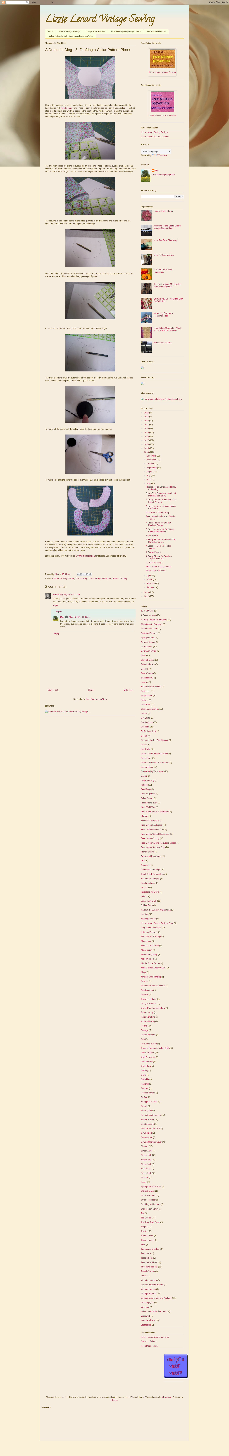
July (149, 475)
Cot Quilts (145, 718)
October (151, 463)
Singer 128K (146, 1151)
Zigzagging (146, 1325)
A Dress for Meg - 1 (155, 562)
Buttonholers (146, 695)
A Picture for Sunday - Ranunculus (164, 270)
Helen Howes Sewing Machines (155, 1337)
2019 (146, 432)
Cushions (145, 727)
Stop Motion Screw (149, 1209)
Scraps (144, 1106)
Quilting (144, 1070)
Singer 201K (146, 1160)
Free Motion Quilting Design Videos (126, 31)
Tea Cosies (146, 1218)
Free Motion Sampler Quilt (153, 847)
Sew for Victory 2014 (150, 1128)
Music (143, 972)
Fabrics (144, 785)
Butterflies (145, 691)
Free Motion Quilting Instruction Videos (158, 843)
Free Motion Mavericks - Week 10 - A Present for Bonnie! (167, 329)
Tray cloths (146, 1253)
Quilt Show (146, 1066)
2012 (146, 596)
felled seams (66, 108)
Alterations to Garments (151, 624)
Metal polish (146, 950)
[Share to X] (84, 574)
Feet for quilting (148, 794)
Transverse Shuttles (163, 342)
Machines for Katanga (151, 936)
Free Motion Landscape (151, 825)
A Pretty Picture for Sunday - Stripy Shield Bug (159, 557)
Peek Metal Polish (149, 1346)
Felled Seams (147, 798)
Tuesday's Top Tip (149, 1267)
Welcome (145, 1307)
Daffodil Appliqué (148, 731)
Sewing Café (146, 1137)
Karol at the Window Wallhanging (156, 910)
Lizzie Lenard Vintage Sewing (100, 19)
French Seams (147, 852)
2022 (146, 421)
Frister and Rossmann (151, 856)
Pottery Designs (148, 1035)
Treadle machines (149, 1262)
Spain (143, 1182)
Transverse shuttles (150, 1249)
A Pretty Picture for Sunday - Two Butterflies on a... (161, 540)
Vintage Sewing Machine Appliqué (156, 1298)
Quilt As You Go (148, 1057)
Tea (142, 1213)
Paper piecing (147, 1012)
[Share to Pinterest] (90, 574)
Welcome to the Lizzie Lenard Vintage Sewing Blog (167, 227)
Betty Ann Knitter (148, 651)
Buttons (144, 700)
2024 (146, 413)
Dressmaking (81, 578)
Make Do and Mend (150, 945)
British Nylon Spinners (151, 686)
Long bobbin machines (151, 927)
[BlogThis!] (81, 574)
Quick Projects (147, 1052)
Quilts (143, 1075)
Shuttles (144, 1146)
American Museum (149, 628)
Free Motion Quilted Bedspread (155, 834)
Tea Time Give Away (150, 1222)
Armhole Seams (148, 642)
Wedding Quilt (147, 1302)
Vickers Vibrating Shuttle (152, 1285)
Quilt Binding (147, 1061)
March (150, 579)
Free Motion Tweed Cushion (158, 566)
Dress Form (146, 758)
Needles (144, 994)
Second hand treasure (151, 1115)
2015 (146, 448)
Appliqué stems (148, 637)
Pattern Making (148, 1021)
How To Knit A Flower (163, 211)
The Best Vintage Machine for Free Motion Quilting (167, 285)
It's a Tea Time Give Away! (166, 240)
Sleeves (144, 1177)
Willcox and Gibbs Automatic (154, 1311)
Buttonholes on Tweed (156, 570)
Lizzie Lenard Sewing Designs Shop (157, 923)
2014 (146, 452)
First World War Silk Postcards (155, 811)
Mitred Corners (147, 959)
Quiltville (145, 1079)
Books (144, 682)
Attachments (147, 646)
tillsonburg (166, 1397)
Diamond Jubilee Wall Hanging (154, 740)
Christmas (145, 704)
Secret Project (147, 1119)
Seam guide (146, 1110)
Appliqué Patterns (149, 633)
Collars (71, 578)
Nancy (56, 594)
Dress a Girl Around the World (154, 753)
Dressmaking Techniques (100, 578)
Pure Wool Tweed (149, 1044)
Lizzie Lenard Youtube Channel (155, 136)
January (151, 587)
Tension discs (147, 1235)
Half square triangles (150, 878)
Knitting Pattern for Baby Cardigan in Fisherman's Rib (70, 36)
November (152, 460)
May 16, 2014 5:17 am (70, 594)
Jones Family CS (149, 901)
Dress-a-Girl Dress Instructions (155, 762)
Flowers (144, 816)
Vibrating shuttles (149, 1280)
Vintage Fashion (148, 1289)
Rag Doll (145, 1084)
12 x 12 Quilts (147, 611)
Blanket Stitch (147, 660)
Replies (59, 611)
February (151, 583)
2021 (146, 424)
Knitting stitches (148, 919)
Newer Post (53, 690)
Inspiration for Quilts (150, 892)
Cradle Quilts (147, 722)
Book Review (147, 678)
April (149, 575)
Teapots (144, 1226)
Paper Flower (152, 535)
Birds (143, 655)
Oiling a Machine (148, 1003)
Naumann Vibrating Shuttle (153, 986)
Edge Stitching (147, 780)
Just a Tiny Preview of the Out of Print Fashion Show (161, 494)
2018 (146, 436)
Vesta (143, 1275)
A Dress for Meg (59, 578)
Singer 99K (146, 1173)
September (152, 468)
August (150, 471)
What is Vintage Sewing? (69, 31)
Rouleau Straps (148, 1093)
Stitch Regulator (148, 1200)
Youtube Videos (148, 1320)
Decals (144, 736)
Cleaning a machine (150, 709)
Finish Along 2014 (149, 803)
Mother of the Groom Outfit (153, 968)
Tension (144, 1231)
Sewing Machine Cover (151, 1142)
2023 (146, 416)
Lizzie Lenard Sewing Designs (154, 132)
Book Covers (147, 673)
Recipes (144, 1088)
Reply (55, 605)
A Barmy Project (153, 552)
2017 (146, 440)
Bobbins (144, 669)
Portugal (144, 1030)
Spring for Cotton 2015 (151, 1186)
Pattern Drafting (120, 578)
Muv (62, 617)
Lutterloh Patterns (149, 932)
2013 (146, 592)
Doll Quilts (145, 749)
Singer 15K (146, 1155)
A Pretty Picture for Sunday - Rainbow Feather (159, 524)
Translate (162, 155)
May (149, 483)
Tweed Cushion (148, 1271)
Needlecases (147, 990)
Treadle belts (147, 1258)
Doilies (144, 745)
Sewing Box (146, 1133)
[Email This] (78, 574)
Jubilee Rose (147, 905)
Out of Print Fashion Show (153, 1008)
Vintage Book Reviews (95, 31)
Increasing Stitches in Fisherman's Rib (163, 314)
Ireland (144, 896)
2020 (146, 428)
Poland (144, 1026)
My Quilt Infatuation (85, 556)
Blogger (114, 1400)
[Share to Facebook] (87, 574)
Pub (143, 1039)
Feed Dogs (146, 789)
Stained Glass (147, 1191)
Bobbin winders (148, 664)
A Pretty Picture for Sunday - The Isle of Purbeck (161, 500)
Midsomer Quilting (149, 954)
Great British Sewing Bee (152, 874)
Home (50, 31)
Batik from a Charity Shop (157, 512)
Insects (144, 887)
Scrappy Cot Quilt (149, 1101)
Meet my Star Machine (164, 255)
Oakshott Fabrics (149, 999)
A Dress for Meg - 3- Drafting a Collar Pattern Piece (160, 530)
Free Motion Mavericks (156, 31)
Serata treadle (147, 1124)
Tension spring (147, 1240)
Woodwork (145, 1316)
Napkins (144, 981)
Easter (144, 776)
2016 (146, 444)
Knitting (144, 914)
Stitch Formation (148, 1195)
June (149, 479)
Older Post (128, 690)
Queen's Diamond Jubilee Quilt (155, 1048)
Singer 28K (146, 1164)
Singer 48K (146, 1168)
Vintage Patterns (148, 1293)
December (152, 456)
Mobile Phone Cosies (150, 963)
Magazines (146, 941)
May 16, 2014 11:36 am (79, 617)
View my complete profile (163, 174)
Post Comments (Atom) (96, 699)
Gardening (145, 865)
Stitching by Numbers (150, 1204)
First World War (148, 807)
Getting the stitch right (151, 869)
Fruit (143, 860)
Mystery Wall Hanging (151, 977)
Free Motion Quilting (150, 838)
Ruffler (144, 1097)
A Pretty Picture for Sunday (153, 620)
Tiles (143, 1244)
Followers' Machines (150, 820)
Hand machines (148, 883)
